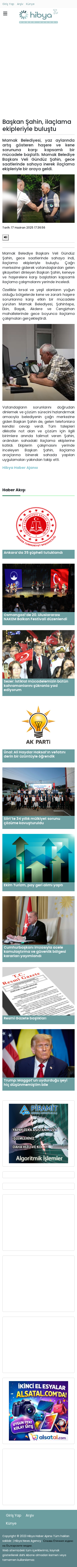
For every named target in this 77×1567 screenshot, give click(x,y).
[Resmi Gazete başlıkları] (38, 991)
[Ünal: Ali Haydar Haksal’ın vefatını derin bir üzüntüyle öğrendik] (38, 725)
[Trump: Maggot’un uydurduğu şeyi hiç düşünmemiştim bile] (38, 1053)
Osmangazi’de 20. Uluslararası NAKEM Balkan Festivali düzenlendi (35, 617)
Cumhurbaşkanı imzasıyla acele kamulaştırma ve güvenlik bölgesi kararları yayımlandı (35, 951)
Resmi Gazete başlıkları (25, 1018)
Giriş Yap (8, 4)
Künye (30, 4)
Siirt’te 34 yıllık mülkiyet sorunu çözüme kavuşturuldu (32, 820)
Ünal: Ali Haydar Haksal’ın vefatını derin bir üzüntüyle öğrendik (35, 754)
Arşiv (20, 4)
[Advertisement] (38, 72)
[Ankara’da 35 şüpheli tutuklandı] (38, 525)
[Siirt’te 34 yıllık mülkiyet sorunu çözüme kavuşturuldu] (38, 791)
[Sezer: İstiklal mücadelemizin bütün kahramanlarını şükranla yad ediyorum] (38, 654)
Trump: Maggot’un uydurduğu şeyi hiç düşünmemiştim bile (35, 1082)
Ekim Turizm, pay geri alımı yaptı (33, 885)
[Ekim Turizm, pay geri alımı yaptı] (38, 858)
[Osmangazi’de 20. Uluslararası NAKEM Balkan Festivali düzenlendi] (38, 587)
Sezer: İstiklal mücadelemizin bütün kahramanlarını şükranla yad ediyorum (36, 685)
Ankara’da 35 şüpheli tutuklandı (33, 552)
